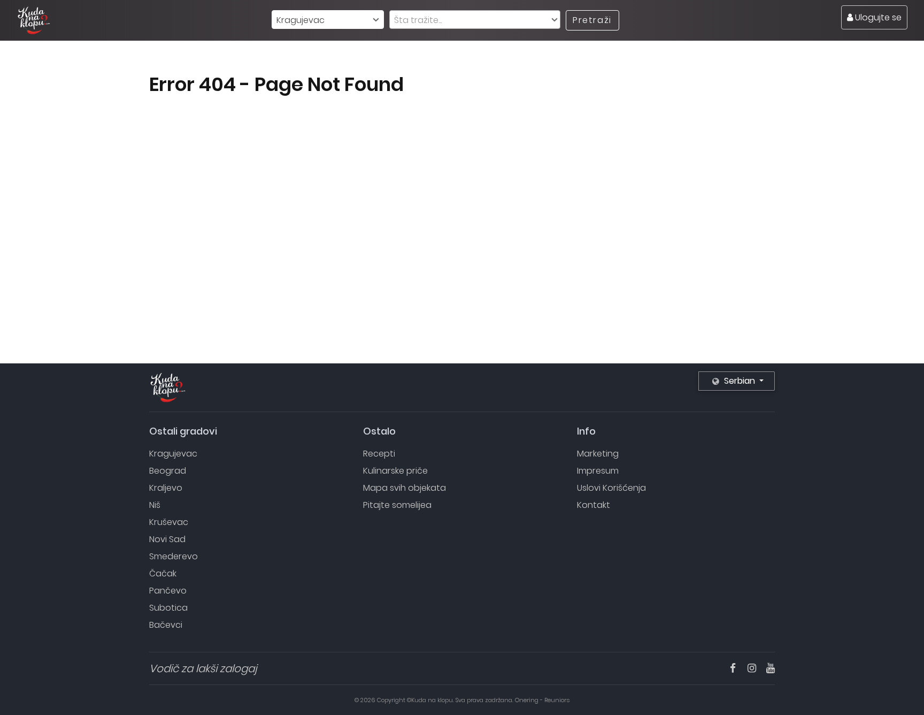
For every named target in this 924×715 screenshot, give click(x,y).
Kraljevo (165, 488)
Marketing (598, 453)
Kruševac (168, 522)
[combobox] (328, 19)
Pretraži (592, 20)
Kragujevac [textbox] (300, 20)
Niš (154, 505)
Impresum (598, 471)
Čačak (162, 573)
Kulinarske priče (395, 471)
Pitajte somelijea (397, 505)
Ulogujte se (877, 17)
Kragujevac (173, 453)
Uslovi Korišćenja (611, 488)
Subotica (168, 608)
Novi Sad (167, 539)
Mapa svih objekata (404, 488)
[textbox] (475, 20)
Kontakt (593, 505)
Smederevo (173, 556)
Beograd (167, 471)
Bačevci (165, 625)
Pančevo (168, 590)
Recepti (379, 453)
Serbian (739, 381)
